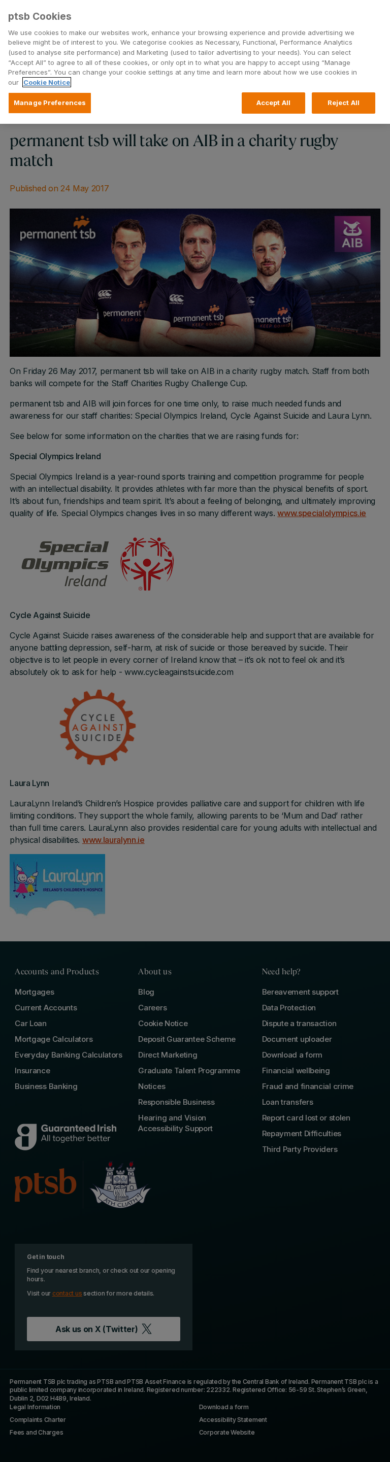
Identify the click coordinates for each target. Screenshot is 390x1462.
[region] (195, 62)
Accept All (273, 102)
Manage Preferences (50, 102)
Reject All (344, 102)
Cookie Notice (46, 82)
